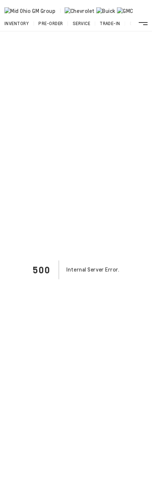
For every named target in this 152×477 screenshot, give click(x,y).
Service (81, 23)
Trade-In (110, 23)
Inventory (16, 23)
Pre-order (50, 23)
